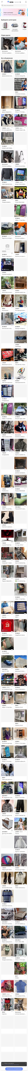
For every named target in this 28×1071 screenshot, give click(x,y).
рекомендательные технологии (11, 1064)
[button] (12, 50)
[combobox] (14, 5)
